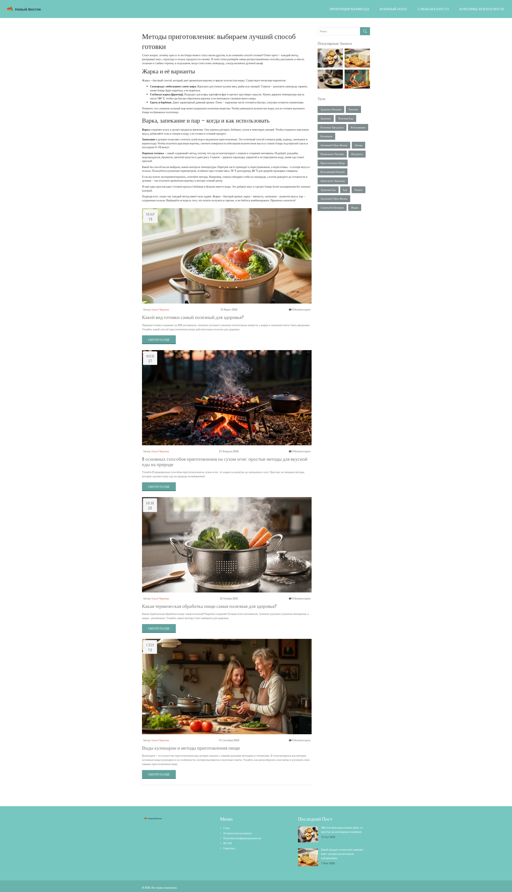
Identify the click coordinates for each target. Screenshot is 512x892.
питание (353, 109)
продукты (357, 154)
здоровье (325, 118)
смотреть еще (159, 340)
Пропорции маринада (349, 9)
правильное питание (332, 154)
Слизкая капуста (433, 9)
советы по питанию (332, 207)
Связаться (229, 848)
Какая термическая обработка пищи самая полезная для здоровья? (209, 606)
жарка (354, 207)
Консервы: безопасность (481, 9)
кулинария (326, 136)
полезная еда (345, 118)
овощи (358, 145)
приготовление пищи (332, 163)
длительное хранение (332, 181)
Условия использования (237, 833)
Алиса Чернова (160, 309)
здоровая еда (328, 190)
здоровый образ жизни (333, 198)
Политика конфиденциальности (242, 838)
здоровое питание (330, 109)
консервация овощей (332, 172)
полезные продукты (332, 127)
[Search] (365, 31)
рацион (358, 190)
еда (345, 190)
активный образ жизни (333, 145)
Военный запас (394, 9)
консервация (358, 127)
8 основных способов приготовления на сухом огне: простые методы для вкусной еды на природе (224, 461)
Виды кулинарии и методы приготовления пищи (191, 747)
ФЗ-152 (227, 843)
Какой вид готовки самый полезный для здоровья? (193, 317)
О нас (226, 828)
